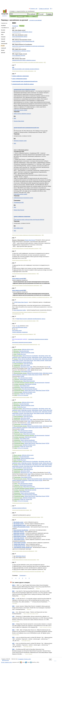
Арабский (3, 32)
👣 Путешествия (5, 660)
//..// (20, 110)
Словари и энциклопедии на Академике (22, 11)
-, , (30, 297)
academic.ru (4, 15)
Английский (3, 25)
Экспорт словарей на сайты (6, 662)
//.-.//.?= (29, 219)
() (23, 41)
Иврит (2, 34)
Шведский (3, 52)
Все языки (3, 29)
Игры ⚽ (34, 16)
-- (26, 235)
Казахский (3, 38)
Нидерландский (4, 43)
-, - (27, 62)
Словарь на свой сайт (44, 8)
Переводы (20, 16)
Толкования (13, 16)
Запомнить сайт (33, 8)
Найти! (49, 14)
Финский (2, 50)
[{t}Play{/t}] (15, 27)
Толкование (15, 25)
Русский (2, 45)
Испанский (3, 36)
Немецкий (3, 41)
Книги (27, 16)
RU (50, 8)
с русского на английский (35, 20)
